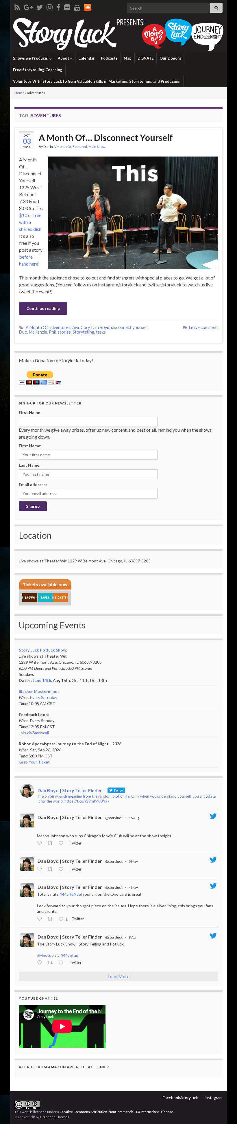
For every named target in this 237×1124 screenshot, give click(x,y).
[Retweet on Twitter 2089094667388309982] (51, 843)
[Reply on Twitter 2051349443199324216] (41, 919)
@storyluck (114, 818)
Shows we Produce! (31, 58)
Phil (52, 332)
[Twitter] (39, 6)
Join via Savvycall (34, 732)
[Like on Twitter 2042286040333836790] (62, 963)
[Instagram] (50, 6)
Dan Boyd (100, 327)
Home (19, 93)
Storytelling (83, 332)
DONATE (145, 58)
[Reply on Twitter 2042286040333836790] (41, 963)
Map (128, 58)
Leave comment (203, 327)
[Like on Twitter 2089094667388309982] (62, 843)
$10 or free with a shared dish (30, 222)
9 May (133, 861)
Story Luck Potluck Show (42, 649)
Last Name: (29, 465)
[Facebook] (58, 6)
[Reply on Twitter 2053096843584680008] (41, 869)
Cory (85, 327)
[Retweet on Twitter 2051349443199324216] (51, 919)
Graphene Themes (54, 1117)
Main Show (96, 146)
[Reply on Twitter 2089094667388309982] (41, 843)
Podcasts (109, 58)
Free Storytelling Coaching (37, 69)
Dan (46, 146)
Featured (80, 146)
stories (64, 332)
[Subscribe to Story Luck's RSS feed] (17, 6)
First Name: (30, 445)
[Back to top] (224, 1111)
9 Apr (133, 937)
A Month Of (62, 146)
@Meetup (69, 955)
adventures (60, 327)
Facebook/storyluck (180, 1097)
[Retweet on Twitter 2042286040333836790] (51, 963)
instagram (214, 1097)
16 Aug (134, 818)
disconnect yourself (129, 327)
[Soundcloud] (87, 6)
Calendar (86, 58)
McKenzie (38, 332)
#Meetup (45, 955)
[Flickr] (67, 6)
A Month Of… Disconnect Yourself (106, 137)
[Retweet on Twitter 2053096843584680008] (51, 869)
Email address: (33, 484)
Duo (23, 332)
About (64, 58)
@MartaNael (71, 894)
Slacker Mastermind (38, 691)
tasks (101, 332)
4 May (133, 887)
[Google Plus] (28, 6)
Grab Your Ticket (34, 761)
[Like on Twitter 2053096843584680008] (62, 869)
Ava (75, 327)
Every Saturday (43, 697)
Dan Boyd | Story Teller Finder (70, 817)
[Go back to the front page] (118, 34)
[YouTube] (77, 6)
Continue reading (43, 308)
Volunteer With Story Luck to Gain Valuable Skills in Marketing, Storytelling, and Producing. (96, 81)
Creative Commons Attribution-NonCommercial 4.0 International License (116, 1112)
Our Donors (170, 58)
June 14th (42, 680)
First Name (29, 412)
